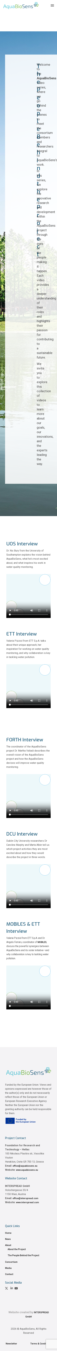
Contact (9, 1274)
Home (8, 1233)
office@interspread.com (25, 1198)
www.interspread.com (27, 1202)
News (8, 1239)
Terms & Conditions (40, 1343)
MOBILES (42, 942)
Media (8, 1268)
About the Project (17, 1249)
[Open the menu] (52, 5)
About (8, 1245)
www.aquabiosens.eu (27, 1170)
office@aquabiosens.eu (25, 1166)
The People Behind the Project (23, 1255)
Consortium (11, 1262)
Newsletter (12, 1343)
